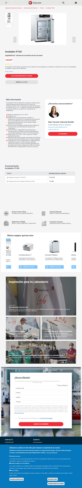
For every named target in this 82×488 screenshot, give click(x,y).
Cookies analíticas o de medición (19, 463)
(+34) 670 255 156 (53, 129)
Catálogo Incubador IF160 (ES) (17, 177)
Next (78, 255)
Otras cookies (14, 470)
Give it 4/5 (10, 64)
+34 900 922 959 (9, 442)
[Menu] (6, 1)
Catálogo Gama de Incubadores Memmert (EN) (21, 181)
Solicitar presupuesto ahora (21, 76)
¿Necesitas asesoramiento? (60, 104)
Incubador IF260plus (51, 255)
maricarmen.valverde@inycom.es (57, 127)
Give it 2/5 (7, 64)
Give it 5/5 (11, 64)
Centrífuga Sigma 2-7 (25, 255)
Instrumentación (37, 442)
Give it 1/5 (6, 64)
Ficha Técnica (9, 71)
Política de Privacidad (19, 413)
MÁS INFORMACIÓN (51, 453)
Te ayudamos (62, 134)
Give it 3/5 (8, 64)
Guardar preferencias (16, 479)
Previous (3, 255)
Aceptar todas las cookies (56, 483)
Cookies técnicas (15, 456)
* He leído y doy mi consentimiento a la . (35, 418)
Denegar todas (52, 479)
